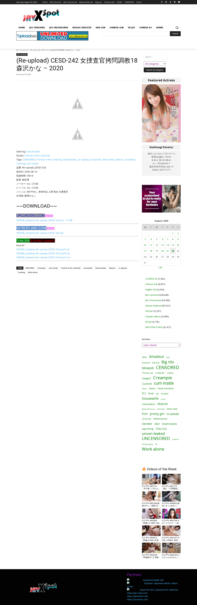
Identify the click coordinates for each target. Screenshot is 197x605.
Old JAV (149, 311)
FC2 (144, 393)
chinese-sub (147, 373)
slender (147, 423)
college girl (160, 373)
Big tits (167, 362)
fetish (151, 393)
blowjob (148, 368)
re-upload (83, 159)
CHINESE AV (151, 278)
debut (144, 389)
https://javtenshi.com (137, 596)
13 (162, 245)
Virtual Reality (147, 444)
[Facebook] (162, 2)
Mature (120, 159)
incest (163, 399)
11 (151, 245)
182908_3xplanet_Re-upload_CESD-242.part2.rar (43, 253)
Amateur (156, 356)
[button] (177, 27)
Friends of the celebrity (37, 155)
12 (156, 245)
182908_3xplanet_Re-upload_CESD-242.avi (40, 232)
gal (157, 393)
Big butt (155, 362)
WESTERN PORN (153, 327)
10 (145, 245)
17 (145, 250)
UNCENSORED (156, 438)
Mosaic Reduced (153, 305)
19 (156, 250)
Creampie (130, 159)
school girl (146, 419)
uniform (175, 439)
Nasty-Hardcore (148, 409)
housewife (95, 159)
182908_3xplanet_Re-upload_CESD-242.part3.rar (43, 257)
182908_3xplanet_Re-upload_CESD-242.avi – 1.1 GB (44, 220)
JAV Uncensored (153, 300)
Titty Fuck (161, 428)
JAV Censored (22, 50)
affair (144, 357)
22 (173, 250)
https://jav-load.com (137, 593)
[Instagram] (166, 2)
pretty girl (157, 413)
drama (152, 388)
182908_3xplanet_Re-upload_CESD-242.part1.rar (43, 249)
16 (178, 245)
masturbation (148, 404)
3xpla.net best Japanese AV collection (159, 589)
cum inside (32, 163)
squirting (147, 428)
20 (162, 250)
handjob (165, 393)
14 (167, 245)
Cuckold (147, 383)
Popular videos (152, 316)
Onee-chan (172, 408)
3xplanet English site (153, 580)
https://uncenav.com (137, 599)
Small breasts (169, 424)
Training (20, 163)
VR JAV (148, 321)
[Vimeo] (174, 2)
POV (145, 413)
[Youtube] (179, 2)
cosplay (170, 373)
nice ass (160, 409)
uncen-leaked (153, 433)
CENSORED (29, 159)
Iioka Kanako (33, 151)
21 (167, 250)
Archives (146, 339)
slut (157, 423)
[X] (170, 2)
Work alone (109, 159)
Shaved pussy (160, 418)
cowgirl (146, 378)
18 (151, 250)
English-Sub (151, 289)
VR (156, 444)
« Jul (160, 267)
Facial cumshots (166, 388)
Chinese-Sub (151, 284)
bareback (146, 362)
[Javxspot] (41, 15)
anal (168, 357)
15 (173, 245)
